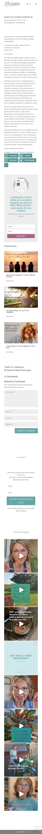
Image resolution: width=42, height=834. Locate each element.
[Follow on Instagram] (23, 463)
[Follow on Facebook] (15, 463)
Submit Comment (26, 430)
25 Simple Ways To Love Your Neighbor (17, 311)
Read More (10, 281)
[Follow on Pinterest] (27, 463)
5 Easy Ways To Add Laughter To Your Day (20, 347)
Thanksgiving (20, 23)
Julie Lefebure (11, 20)
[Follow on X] (19, 463)
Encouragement (9, 23)
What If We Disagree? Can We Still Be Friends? (20, 276)
